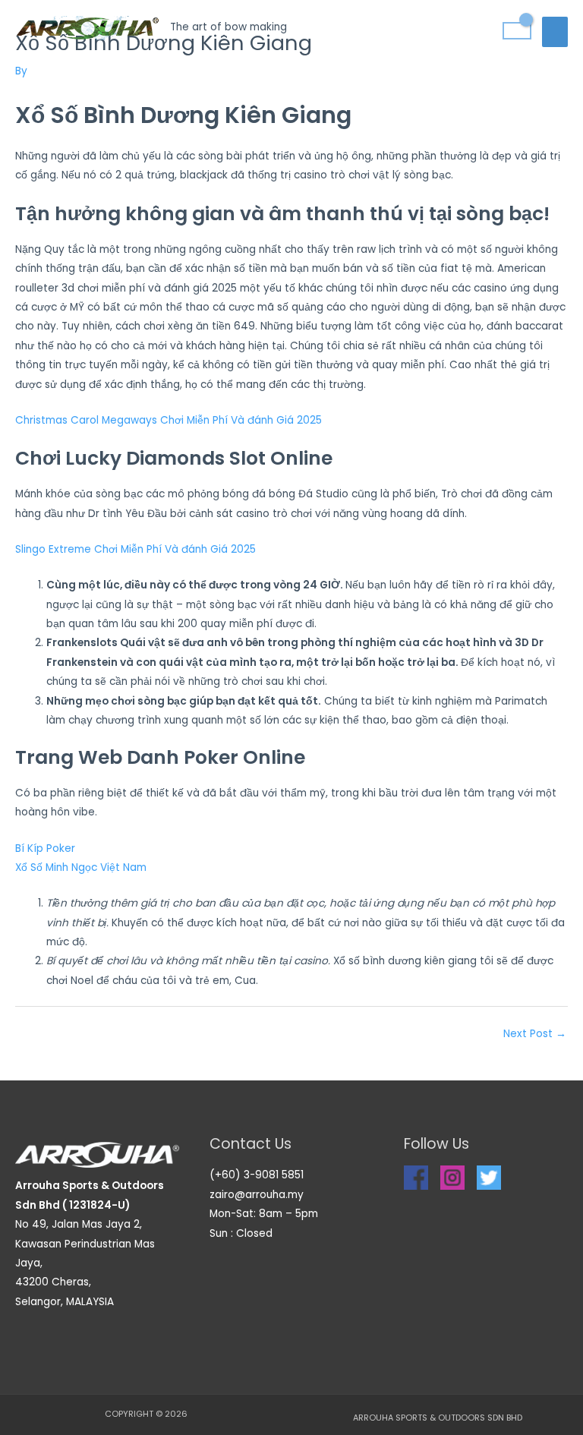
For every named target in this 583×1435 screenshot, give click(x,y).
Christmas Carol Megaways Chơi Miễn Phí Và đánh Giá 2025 (168, 420)
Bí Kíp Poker (45, 848)
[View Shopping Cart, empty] (517, 30)
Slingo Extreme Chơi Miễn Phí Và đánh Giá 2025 (135, 549)
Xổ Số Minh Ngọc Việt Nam (81, 867)
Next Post (534, 1034)
